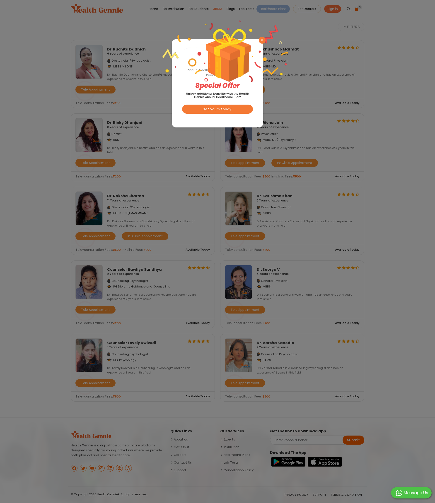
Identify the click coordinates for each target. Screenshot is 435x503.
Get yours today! (218, 109)
